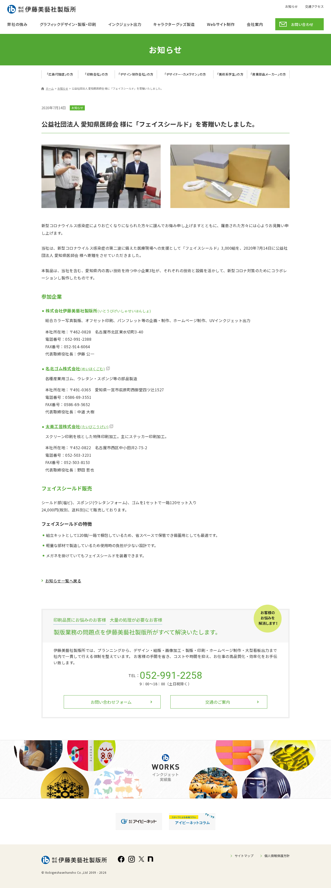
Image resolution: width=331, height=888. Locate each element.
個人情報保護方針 (277, 855)
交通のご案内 (217, 702)
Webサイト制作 (221, 24)
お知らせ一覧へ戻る (63, 581)
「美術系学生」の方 (230, 74)
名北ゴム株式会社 (75, 368)
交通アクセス (314, 6)
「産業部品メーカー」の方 (268, 74)
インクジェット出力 (125, 24)
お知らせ (291, 6)
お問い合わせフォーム (111, 702)
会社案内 (255, 24)
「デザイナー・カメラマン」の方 (185, 74)
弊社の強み (17, 24)
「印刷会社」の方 (96, 74)
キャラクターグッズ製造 (174, 24)
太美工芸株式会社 (77, 426)
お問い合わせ (302, 24)
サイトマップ (244, 855)
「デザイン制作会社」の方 (135, 74)
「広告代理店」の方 (60, 74)
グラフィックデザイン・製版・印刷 (68, 24)
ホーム (50, 88)
